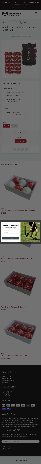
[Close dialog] (39, 224)
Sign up (11, 238)
